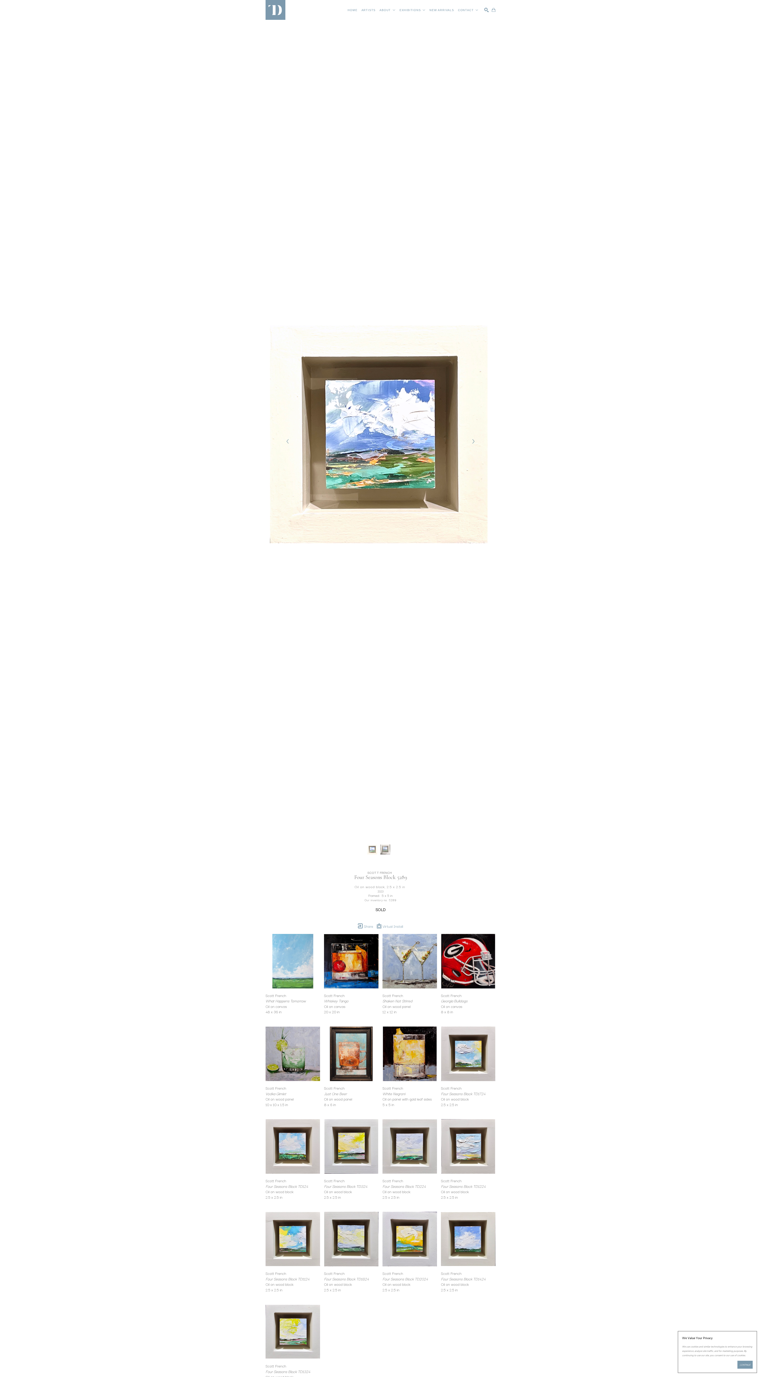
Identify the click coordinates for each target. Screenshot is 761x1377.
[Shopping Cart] (493, 10)
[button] (388, 10)
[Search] (486, 10)
